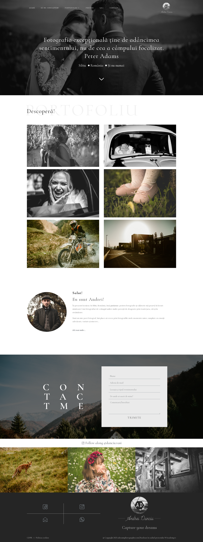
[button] (79, 330)
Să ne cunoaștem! (50, 8)
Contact (113, 8)
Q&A (102, 8)
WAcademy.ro (170, 537)
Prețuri (90, 8)
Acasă (32, 8)
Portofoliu (71, 8)
